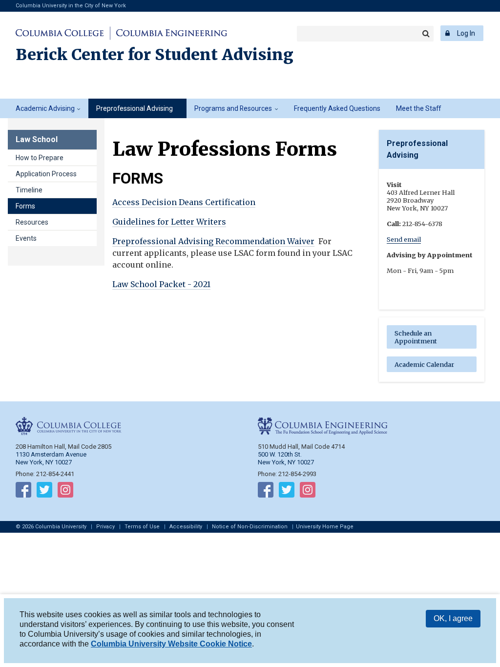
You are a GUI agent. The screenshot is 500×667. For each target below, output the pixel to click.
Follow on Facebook (23, 491)
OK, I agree (453, 618)
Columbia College (61, 33)
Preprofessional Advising (134, 108)
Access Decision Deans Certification (183, 202)
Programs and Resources (233, 108)
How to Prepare (39, 158)
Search (426, 34)
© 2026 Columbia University (51, 526)
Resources (32, 222)
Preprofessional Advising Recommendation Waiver (213, 241)
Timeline (29, 190)
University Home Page (325, 526)
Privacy (105, 526)
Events (26, 238)
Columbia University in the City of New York (71, 5)
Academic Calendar (424, 364)
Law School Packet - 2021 (161, 284)
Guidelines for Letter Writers (169, 222)
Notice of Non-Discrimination (250, 526)
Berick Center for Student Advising (154, 54)
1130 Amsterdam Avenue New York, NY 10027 (51, 458)
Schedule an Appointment (416, 337)
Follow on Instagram (65, 491)
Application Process (46, 174)
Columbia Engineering (170, 33)
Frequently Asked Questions (337, 108)
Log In (466, 33)
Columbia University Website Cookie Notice (171, 644)
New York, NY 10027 (286, 462)
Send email (404, 239)
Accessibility (185, 526)
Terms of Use (142, 526)
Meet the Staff (418, 108)
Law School (37, 139)
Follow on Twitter (44, 491)
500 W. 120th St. (280, 454)
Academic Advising (45, 108)
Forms (25, 206)
